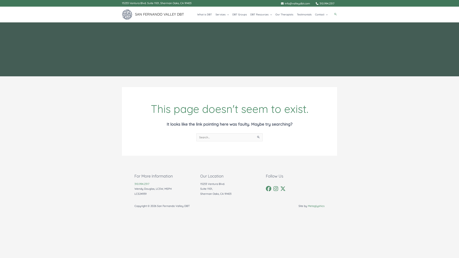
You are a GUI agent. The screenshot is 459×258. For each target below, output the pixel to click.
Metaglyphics (316, 206)
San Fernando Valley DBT (159, 14)
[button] (227, 14)
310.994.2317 (141, 184)
